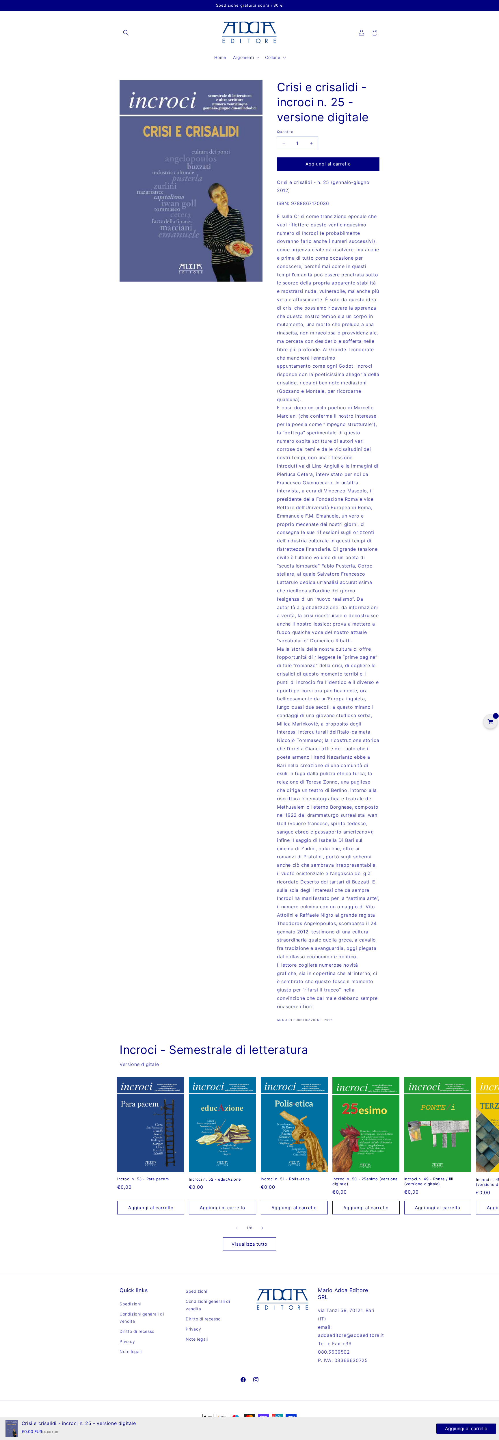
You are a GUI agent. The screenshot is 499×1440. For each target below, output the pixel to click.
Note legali (131, 1351)
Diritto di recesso (137, 1331)
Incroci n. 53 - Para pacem (143, 1179)
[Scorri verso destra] (262, 1228)
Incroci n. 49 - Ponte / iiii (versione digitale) (428, 1181)
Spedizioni (130, 1303)
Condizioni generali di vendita (142, 1317)
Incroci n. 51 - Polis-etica (285, 1179)
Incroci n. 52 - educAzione (215, 1179)
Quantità (285, 131)
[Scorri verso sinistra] (236, 1228)
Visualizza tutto (249, 1244)
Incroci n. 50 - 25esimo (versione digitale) (365, 1181)
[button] (126, 32)
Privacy (127, 1341)
